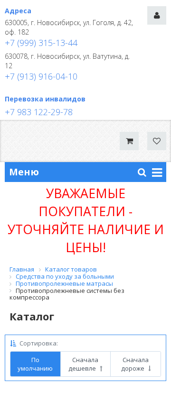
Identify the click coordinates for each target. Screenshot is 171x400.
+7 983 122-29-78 (39, 112)
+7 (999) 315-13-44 (41, 42)
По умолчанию (35, 364)
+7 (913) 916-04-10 (41, 76)
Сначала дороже (135, 364)
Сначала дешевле (83, 364)
